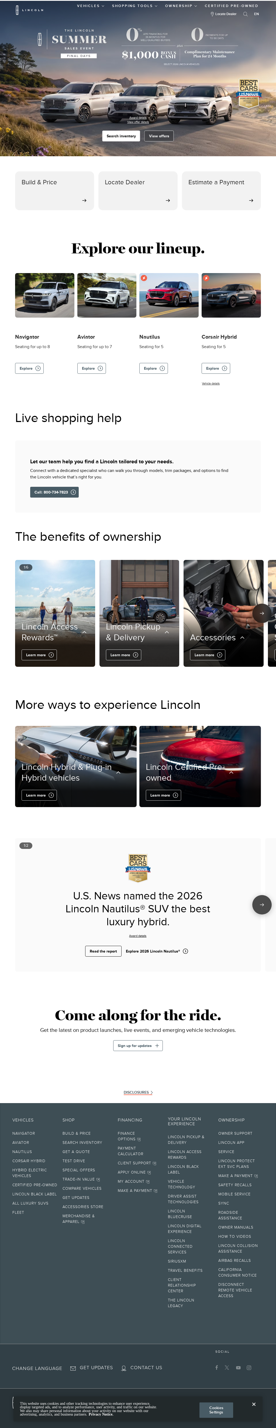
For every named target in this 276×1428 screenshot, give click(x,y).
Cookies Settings (216, 1410)
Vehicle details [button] (211, 383)
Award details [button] (138, 117)
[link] (88, 1134)
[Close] (254, 1409)
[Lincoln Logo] (29, 10)
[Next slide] (262, 613)
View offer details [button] (138, 122)
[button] (91, 5)
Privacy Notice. (101, 1414)
